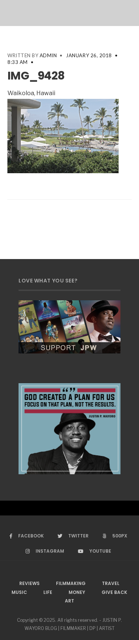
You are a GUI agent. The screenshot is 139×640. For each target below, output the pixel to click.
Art (69, 601)
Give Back (114, 592)
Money (77, 592)
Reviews (29, 583)
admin (48, 55)
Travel (110, 583)
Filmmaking (71, 583)
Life (47, 592)
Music (19, 592)
